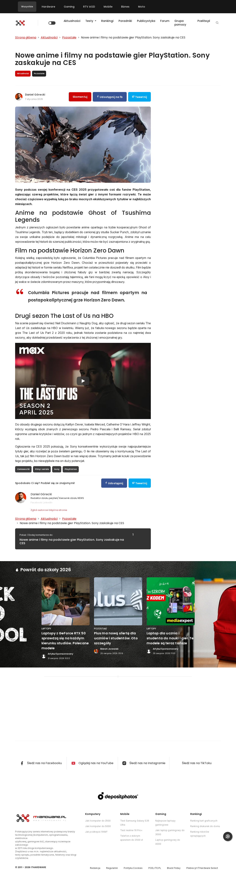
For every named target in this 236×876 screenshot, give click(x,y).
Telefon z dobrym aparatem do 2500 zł (131, 837)
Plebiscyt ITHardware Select (202, 868)
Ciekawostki (23, 469)
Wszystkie (27, 6)
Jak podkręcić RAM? (96, 831)
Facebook (36, 502)
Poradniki (125, 21)
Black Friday (173, 868)
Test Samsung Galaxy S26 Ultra (134, 822)
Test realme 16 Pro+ (131, 830)
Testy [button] (89, 21)
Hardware (48, 6)
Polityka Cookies (133, 868)
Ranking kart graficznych (203, 820)
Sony (56, 469)
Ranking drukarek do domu (205, 826)
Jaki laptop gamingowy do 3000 (170, 832)
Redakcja (95, 868)
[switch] (52, 23)
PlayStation (71, 469)
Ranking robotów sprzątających (199, 833)
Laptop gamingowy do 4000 (167, 841)
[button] (217, 23)
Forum (164, 21)
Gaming (69, 6)
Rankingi (107, 21)
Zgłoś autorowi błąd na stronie (49, 510)
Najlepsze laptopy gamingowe (165, 822)
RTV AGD (89, 6)
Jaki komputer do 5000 (98, 826)
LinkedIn (47, 502)
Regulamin (112, 868)
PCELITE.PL (154, 868)
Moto (141, 6)
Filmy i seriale (42, 469)
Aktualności (72, 21)
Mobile (108, 6)
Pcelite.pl (203, 21)
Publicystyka (146, 21)
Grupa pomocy (180, 23)
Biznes (125, 6)
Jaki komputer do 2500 (98, 820)
